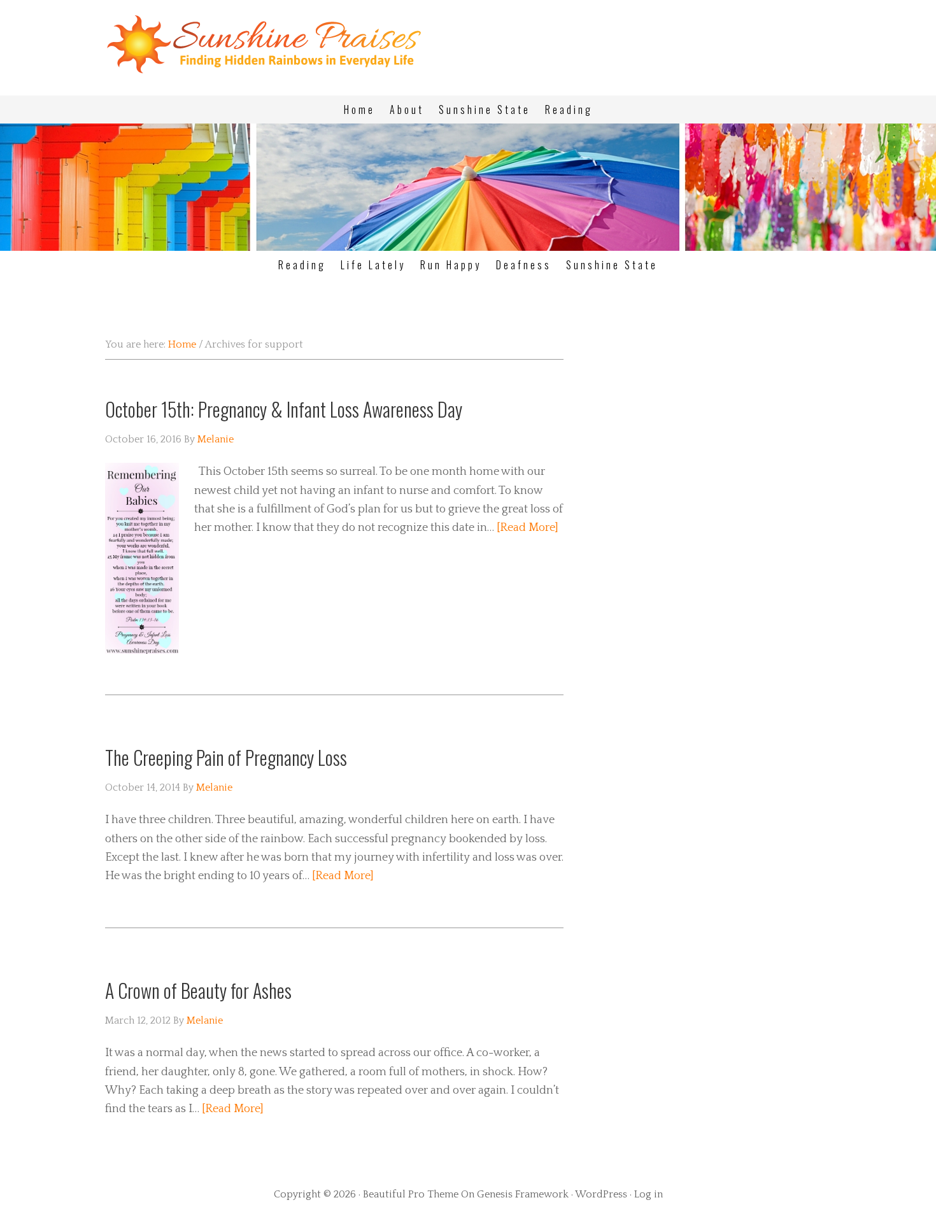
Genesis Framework (523, 1194)
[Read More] (527, 527)
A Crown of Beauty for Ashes (198, 990)
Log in (648, 1194)
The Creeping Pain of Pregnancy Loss (226, 757)
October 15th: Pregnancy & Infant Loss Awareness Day (283, 409)
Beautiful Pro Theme (410, 1194)
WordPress (601, 1194)
